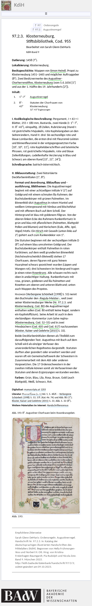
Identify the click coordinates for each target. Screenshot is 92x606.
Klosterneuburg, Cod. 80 (29, 306)
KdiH (19, 5)
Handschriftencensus (57, 405)
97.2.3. (62, 302)
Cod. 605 (38, 326)
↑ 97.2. (36, 30)
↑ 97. (37, 25)
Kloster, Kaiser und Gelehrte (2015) (30, 401)
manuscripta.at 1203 (35, 389)
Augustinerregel (39, 97)
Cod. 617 (54, 326)
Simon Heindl (58, 70)
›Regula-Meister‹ (49, 298)
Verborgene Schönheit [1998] (44, 294)
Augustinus (40, 203)
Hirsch (39, 231)
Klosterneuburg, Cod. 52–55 (32, 322)
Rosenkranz (39, 273)
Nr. (55, 302)
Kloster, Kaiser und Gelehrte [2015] (37, 330)
